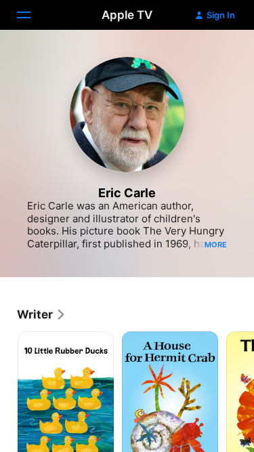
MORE (216, 244)
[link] (41, 314)
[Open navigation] (32, 15)
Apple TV (127, 15)
